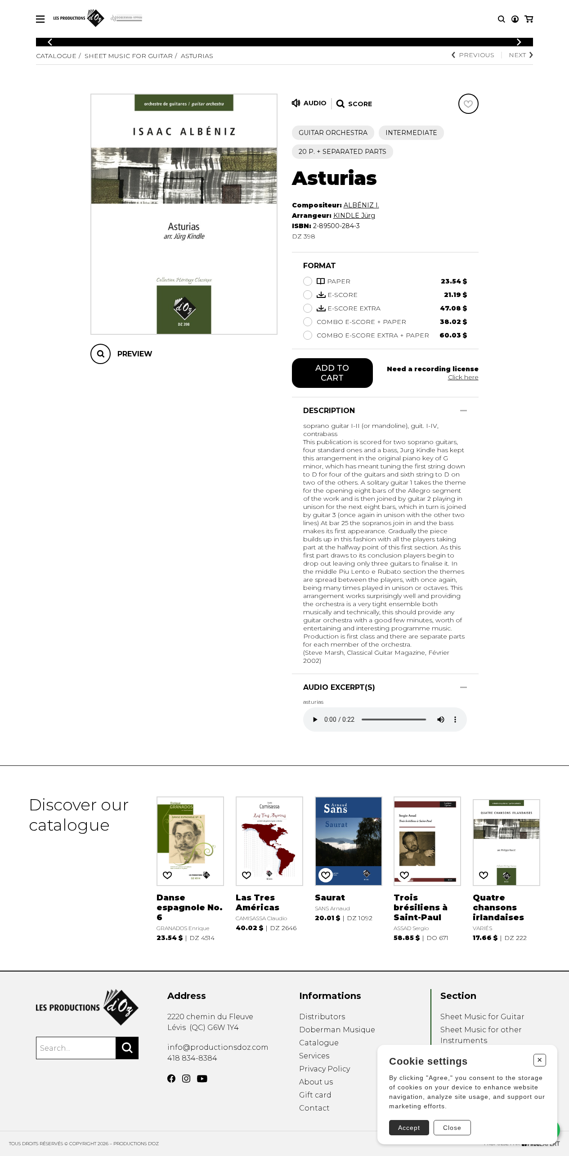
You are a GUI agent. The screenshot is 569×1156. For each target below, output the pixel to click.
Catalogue (56, 56)
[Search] (127, 1048)
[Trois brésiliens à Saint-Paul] (427, 868)
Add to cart (332, 373)
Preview (134, 354)
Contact (314, 1108)
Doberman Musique (337, 1030)
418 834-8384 (192, 1058)
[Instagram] (186, 1079)
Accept (409, 1127)
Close (452, 1127)
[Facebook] (171, 1079)
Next (517, 55)
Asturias (197, 56)
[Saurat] (348, 868)
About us (316, 1082)
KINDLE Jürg (354, 215)
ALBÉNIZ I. (361, 205)
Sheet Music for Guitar (129, 56)
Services (314, 1056)
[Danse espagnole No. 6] (190, 868)
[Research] (501, 19)
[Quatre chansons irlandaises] (506, 868)
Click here (463, 377)
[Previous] (50, 42)
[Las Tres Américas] (269, 868)
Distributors (322, 1016)
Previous (476, 55)
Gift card (315, 1095)
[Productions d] (87, 1007)
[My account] (515, 19)
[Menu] (40, 19)
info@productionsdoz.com (218, 1047)
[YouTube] (202, 1079)
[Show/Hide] (463, 410)
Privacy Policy (324, 1069)
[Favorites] (468, 104)
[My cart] (528, 19)
